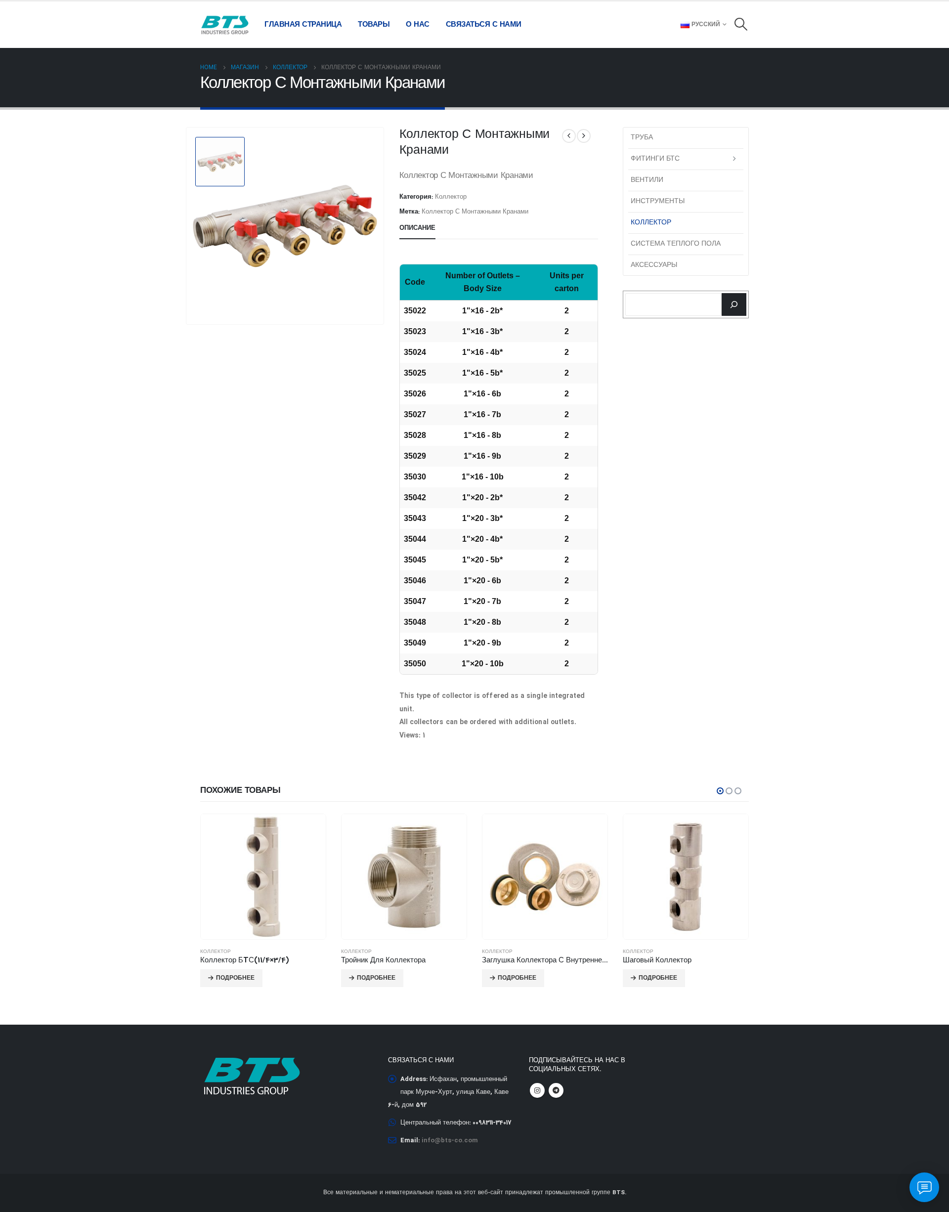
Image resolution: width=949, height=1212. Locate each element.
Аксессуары (654, 265)
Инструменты (658, 201)
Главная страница (303, 25)
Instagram (537, 1090)
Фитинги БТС (655, 158)
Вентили (647, 179)
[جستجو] (734, 304)
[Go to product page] (263, 876)
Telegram (556, 1090)
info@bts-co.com (450, 1140)
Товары (373, 25)
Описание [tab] (417, 228)
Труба (642, 137)
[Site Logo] (225, 25)
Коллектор (451, 197)
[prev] (569, 136)
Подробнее (235, 978)
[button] (741, 25)
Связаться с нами (483, 25)
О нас (418, 25)
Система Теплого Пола (676, 243)
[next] (584, 136)
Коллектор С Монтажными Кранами (475, 212)
